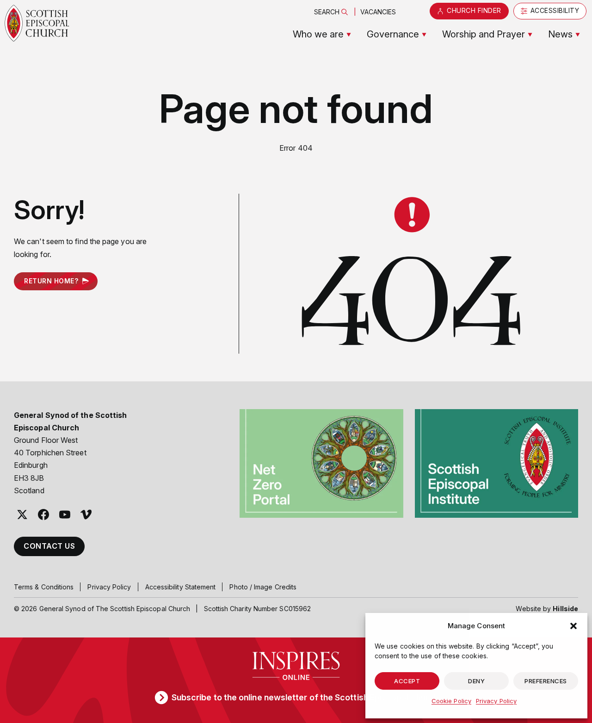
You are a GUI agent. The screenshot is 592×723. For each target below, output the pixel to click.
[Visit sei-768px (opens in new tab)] (497, 463)
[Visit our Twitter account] (22, 514)
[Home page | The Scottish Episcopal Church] (37, 23)
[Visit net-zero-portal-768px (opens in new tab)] (321, 463)
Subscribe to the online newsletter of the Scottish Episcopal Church (305, 697)
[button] (573, 626)
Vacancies (378, 12)
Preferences (545, 681)
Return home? (51, 281)
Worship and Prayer (483, 34)
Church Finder (474, 10)
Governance (393, 34)
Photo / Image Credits (262, 587)
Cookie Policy (451, 701)
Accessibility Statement (180, 587)
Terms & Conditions (44, 587)
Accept (407, 681)
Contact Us (49, 546)
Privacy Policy (496, 701)
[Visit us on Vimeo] (86, 514)
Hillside (565, 609)
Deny (476, 681)
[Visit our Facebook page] (43, 514)
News (560, 34)
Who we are (318, 34)
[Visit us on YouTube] (64, 514)
